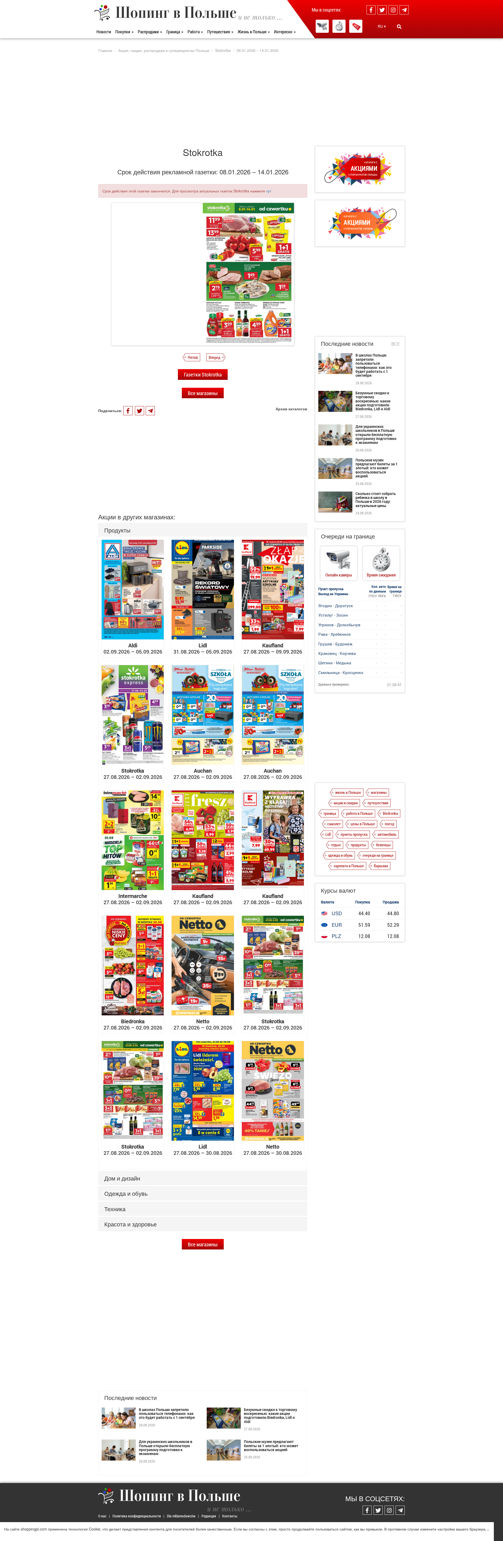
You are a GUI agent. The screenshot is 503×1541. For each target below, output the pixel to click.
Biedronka (390, 813)
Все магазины (203, 393)
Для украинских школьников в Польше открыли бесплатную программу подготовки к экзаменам (165, 1447)
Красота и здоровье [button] (130, 1224)
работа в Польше (359, 813)
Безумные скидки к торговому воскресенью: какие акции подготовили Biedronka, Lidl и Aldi (270, 1415)
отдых (336, 844)
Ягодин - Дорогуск (335, 605)
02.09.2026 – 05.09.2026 (132, 648)
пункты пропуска (354, 834)
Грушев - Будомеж (335, 643)
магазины (379, 792)
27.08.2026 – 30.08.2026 (202, 1149)
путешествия (378, 802)
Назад (193, 357)
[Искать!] (399, 26)
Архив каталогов (291, 408)
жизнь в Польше (348, 792)
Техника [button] (114, 1209)
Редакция (208, 1515)
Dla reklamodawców (181, 1515)
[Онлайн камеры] (322, 26)
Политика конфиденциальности (136, 1515)
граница (330, 813)
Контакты (229, 1515)
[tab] (203, 530)
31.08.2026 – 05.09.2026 (202, 648)
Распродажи (149, 31)
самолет (334, 823)
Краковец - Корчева (337, 653)
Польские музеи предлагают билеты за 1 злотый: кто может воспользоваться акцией (271, 1445)
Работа (194, 31)
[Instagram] (393, 9)
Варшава (381, 865)
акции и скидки (345, 802)
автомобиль (387, 834)
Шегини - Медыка (334, 662)
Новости (103, 31)
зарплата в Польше (348, 865)
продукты (358, 844)
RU (381, 26)
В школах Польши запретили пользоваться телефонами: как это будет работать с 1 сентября (167, 1413)
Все (395, 344)
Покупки (123, 31)
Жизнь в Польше (252, 31)
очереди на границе (378, 855)
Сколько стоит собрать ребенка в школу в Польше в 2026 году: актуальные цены (376, 499)
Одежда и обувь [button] (125, 1193)
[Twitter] (382, 9)
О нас (102, 1515)
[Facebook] (371, 9)
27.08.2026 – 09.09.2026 (272, 648)
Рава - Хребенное (334, 634)
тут (268, 190)
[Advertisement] (251, 99)
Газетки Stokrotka (203, 374)
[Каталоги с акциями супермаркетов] (355, 26)
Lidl (328, 834)
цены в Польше (363, 823)
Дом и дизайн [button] (122, 1178)
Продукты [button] (117, 530)
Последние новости (347, 343)
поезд (389, 823)
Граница (173, 31)
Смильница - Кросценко (340, 672)
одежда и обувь (340, 855)
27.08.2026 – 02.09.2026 (132, 773)
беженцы (383, 844)
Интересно (283, 31)
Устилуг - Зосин (333, 615)
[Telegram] (404, 9)
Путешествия (219, 31)
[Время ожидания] (339, 26)
